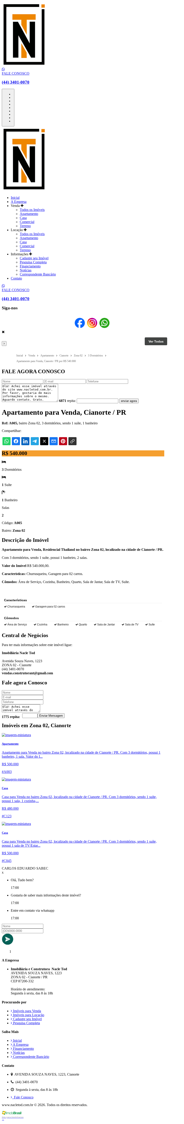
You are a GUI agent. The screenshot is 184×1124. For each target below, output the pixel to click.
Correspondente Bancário (38, 274)
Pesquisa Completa (33, 262)
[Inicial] (24, 65)
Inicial (15, 198)
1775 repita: (11, 717)
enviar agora (129, 401)
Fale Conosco (22, 1097)
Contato (16, 278)
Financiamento (30, 266)
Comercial (27, 222)
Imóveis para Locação (28, 1015)
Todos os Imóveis (32, 210)
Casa (23, 218)
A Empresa (18, 202)
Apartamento (29, 214)
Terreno (25, 226)
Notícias (25, 270)
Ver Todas (156, 341)
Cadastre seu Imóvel (34, 258)
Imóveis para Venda (26, 1011)
